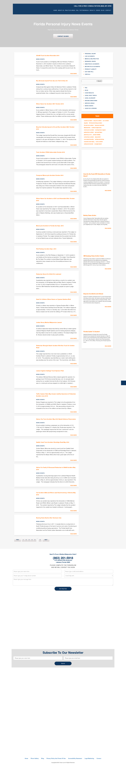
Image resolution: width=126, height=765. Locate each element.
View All (87, 74)
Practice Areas (70, 10)
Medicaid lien (87, 127)
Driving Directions (91, 100)
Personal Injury (90, 53)
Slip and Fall (89, 71)
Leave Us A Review (91, 108)
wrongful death (98, 144)
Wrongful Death (90, 61)
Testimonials (84, 10)
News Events (89, 105)
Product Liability (90, 69)
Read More (73, 73)
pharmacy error (88, 134)
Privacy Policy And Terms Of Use (56, 758)
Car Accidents (90, 56)
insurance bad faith (99, 125)
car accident (106, 120)
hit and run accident (89, 125)
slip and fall (97, 137)
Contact (108, 10)
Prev (17, 539)
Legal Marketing (89, 758)
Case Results (89, 93)
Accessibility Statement (75, 758)
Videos (98, 10)
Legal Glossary (90, 98)
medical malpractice (96, 127)
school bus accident (89, 137)
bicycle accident (97, 120)
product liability (96, 134)
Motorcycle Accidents (92, 66)
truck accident (99, 141)
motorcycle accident (89, 130)
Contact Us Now (63, 36)
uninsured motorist (88, 144)
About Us (61, 10)
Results (92, 10)
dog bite (86, 123)
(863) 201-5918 (92, 6)
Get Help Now (63, 589)
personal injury (98, 132)
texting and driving (99, 139)
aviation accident (88, 120)
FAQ (77, 10)
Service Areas (89, 103)
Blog (102, 10)
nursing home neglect (100, 130)
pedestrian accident (89, 132)
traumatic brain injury (89, 141)
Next (46, 539)
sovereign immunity (89, 139)
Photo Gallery (35, 758)
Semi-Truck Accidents (92, 64)
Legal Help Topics (91, 95)
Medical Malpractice (92, 59)
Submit (63, 663)
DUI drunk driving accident (95, 123)
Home (55, 10)
